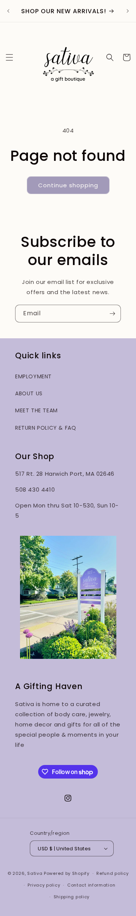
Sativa (34, 873)
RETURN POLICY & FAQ (45, 428)
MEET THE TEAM (36, 410)
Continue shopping (68, 185)
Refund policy (112, 873)
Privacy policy (44, 885)
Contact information (91, 885)
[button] (9, 57)
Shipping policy (72, 897)
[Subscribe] (112, 313)
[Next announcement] (127, 11)
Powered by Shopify (67, 873)
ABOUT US (29, 393)
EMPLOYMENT (33, 376)
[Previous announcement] (8, 11)
